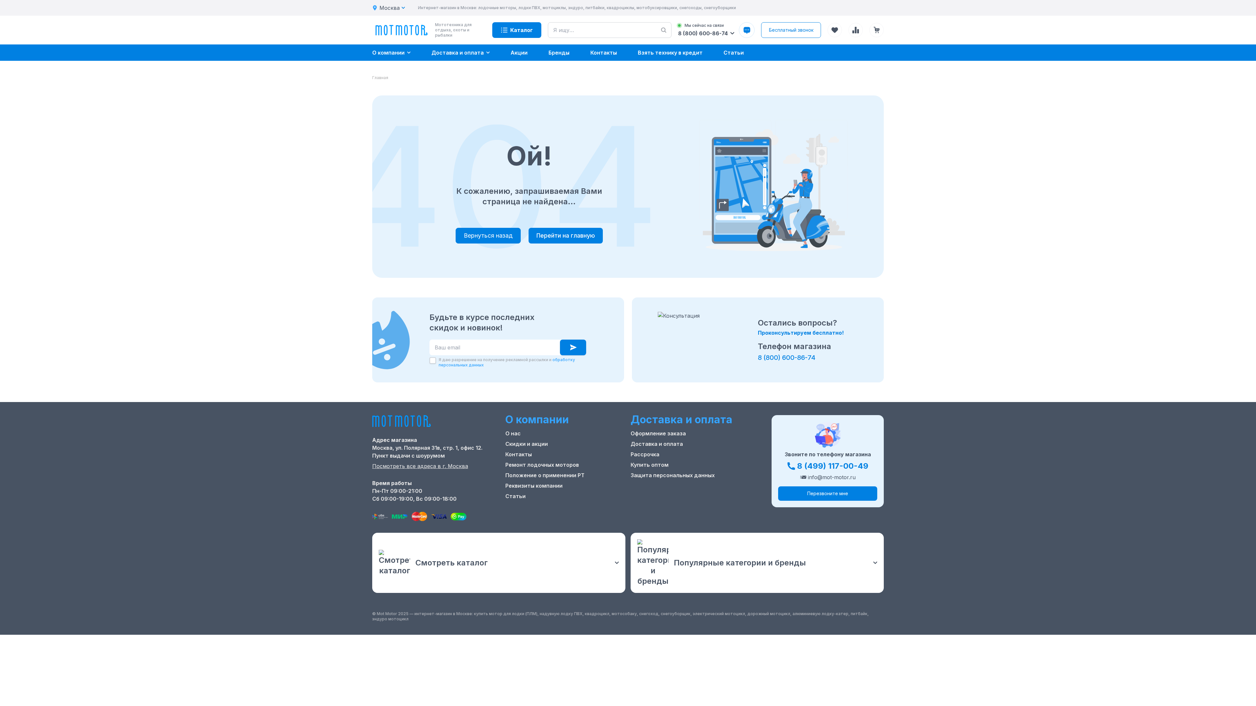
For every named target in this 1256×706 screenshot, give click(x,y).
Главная (380, 77)
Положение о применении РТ (544, 475)
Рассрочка (645, 454)
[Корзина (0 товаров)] (876, 30)
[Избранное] (835, 30)
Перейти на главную (565, 235)
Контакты (518, 454)
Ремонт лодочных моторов (542, 465)
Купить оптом (650, 465)
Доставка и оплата (657, 444)
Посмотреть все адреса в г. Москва (420, 466)
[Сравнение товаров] (855, 30)
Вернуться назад (488, 235)
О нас (513, 433)
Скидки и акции (526, 444)
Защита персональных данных (673, 475)
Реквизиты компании (534, 485)
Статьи (515, 496)
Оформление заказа (658, 433)
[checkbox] (432, 360)
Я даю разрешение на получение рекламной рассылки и (507, 362)
